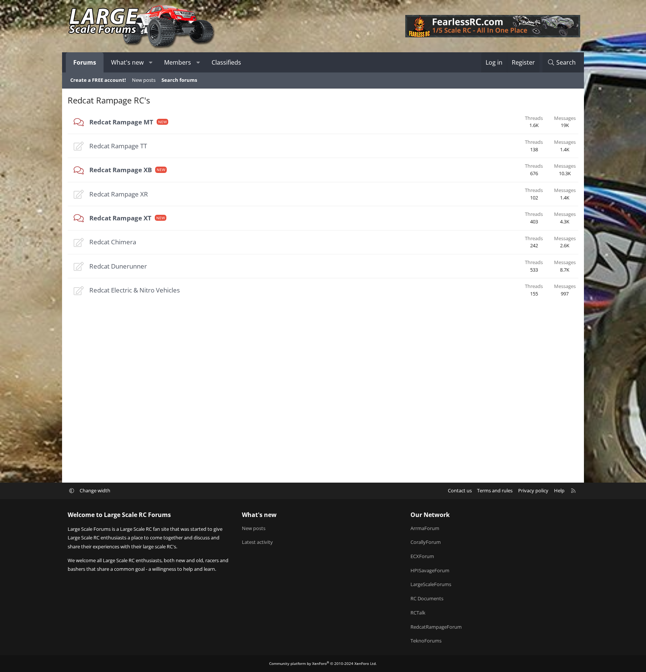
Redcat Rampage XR (118, 194)
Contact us (460, 490)
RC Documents (426, 598)
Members (177, 62)
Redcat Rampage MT (121, 122)
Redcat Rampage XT (120, 218)
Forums (84, 62)
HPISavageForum (429, 570)
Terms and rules (495, 490)
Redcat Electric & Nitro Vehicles (134, 290)
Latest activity (257, 542)
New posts (144, 80)
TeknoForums (426, 640)
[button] (151, 62)
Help (559, 490)
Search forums (179, 80)
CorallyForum (425, 542)
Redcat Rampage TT (118, 146)
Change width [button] (95, 490)
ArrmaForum (424, 528)
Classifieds (226, 62)
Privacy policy (533, 490)
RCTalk (417, 612)
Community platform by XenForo (323, 663)
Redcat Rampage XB (120, 169)
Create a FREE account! (98, 80)
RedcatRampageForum (436, 626)
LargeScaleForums (430, 584)
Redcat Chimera (112, 242)
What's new (127, 62)
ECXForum (422, 556)
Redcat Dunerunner (118, 266)
